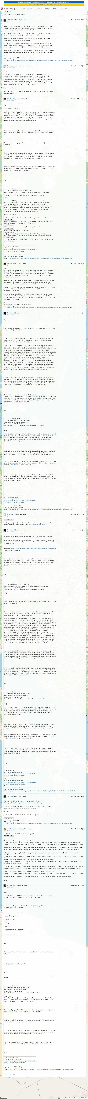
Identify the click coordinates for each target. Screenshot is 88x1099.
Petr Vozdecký (11, 98)
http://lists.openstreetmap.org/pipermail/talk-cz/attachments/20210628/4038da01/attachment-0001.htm (42, 791)
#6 (83, 514)
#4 (83, 263)
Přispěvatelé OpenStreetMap (75, 1097)
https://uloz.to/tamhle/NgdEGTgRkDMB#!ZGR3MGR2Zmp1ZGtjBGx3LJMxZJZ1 (33, 548)
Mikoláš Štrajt (11, 885)
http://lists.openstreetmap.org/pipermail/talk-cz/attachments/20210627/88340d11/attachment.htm (40, 60)
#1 (83, 20)
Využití (29, 8)
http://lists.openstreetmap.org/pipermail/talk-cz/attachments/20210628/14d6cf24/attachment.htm (40, 509)
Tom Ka (9, 66)
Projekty (47, 8)
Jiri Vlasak (10, 514)
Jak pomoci (38, 8)
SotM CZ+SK (63, 8)
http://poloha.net (12, 464)
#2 (83, 66)
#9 (83, 829)
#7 (83, 530)
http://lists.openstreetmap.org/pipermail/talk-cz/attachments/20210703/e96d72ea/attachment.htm (40, 1069)
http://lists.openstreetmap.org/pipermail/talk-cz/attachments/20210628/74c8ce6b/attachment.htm (40, 823)
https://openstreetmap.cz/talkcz (14, 251)
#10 (83, 885)
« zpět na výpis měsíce (10, 1075)
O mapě (22, 8)
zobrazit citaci (8, 93)
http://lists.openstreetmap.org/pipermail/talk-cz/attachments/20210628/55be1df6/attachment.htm (40, 258)
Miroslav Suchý (11, 829)
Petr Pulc (10, 20)
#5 (83, 313)
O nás (54, 8)
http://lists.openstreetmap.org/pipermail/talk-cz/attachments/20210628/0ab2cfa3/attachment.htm (40, 307)
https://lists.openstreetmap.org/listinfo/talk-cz (20, 249)
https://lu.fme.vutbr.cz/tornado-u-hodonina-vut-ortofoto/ (23, 803)
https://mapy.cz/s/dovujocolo (16, 963)
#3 (83, 98)
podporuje (39, 2)
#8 (83, 796)
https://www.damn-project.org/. (35, 524)
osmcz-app (62, 1097)
